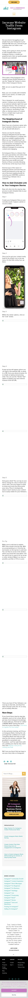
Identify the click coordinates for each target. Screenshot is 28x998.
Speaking (4, 973)
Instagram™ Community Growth (13, 879)
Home (3, 962)
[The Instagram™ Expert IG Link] (16, 979)
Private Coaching (4, 967)
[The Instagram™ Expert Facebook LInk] (9, 979)
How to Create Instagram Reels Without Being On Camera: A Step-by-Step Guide (13, 855)
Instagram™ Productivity (11, 895)
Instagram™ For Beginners (12, 886)
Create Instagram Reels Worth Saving (13, 837)
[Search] (24, 773)
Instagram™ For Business (11, 888)
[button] (14, 14)
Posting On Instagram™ (11, 907)
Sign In (11, 965)
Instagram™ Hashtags (10, 891)
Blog (3, 970)
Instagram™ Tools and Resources (10, 903)
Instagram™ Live (9, 893)
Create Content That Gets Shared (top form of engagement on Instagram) (12, 846)
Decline (14, 995)
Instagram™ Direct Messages (13, 883)
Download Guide (14, 814)
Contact (12, 962)
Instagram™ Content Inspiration (13, 881)
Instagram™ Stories (10, 900)
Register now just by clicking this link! (12, 746)
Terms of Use (21, 967)
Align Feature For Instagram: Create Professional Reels (13, 829)
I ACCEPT (14, 990)
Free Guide (14, 2)
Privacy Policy (21, 962)
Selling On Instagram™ (11, 909)
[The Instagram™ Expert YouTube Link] (12, 979)
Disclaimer (20, 965)
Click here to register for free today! (14, 726)
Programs (4, 965)
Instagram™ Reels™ (10, 898)
